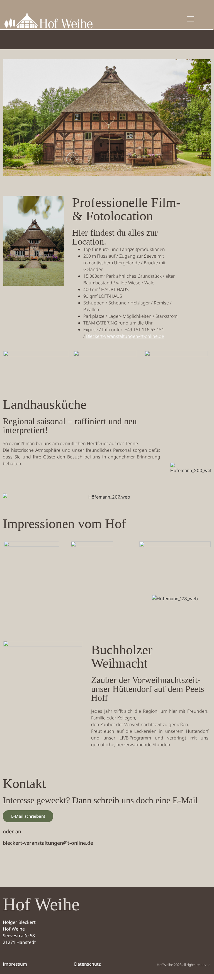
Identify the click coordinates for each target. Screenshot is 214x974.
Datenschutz (87, 964)
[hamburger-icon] (190, 19)
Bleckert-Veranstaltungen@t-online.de (125, 336)
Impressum (15, 964)
